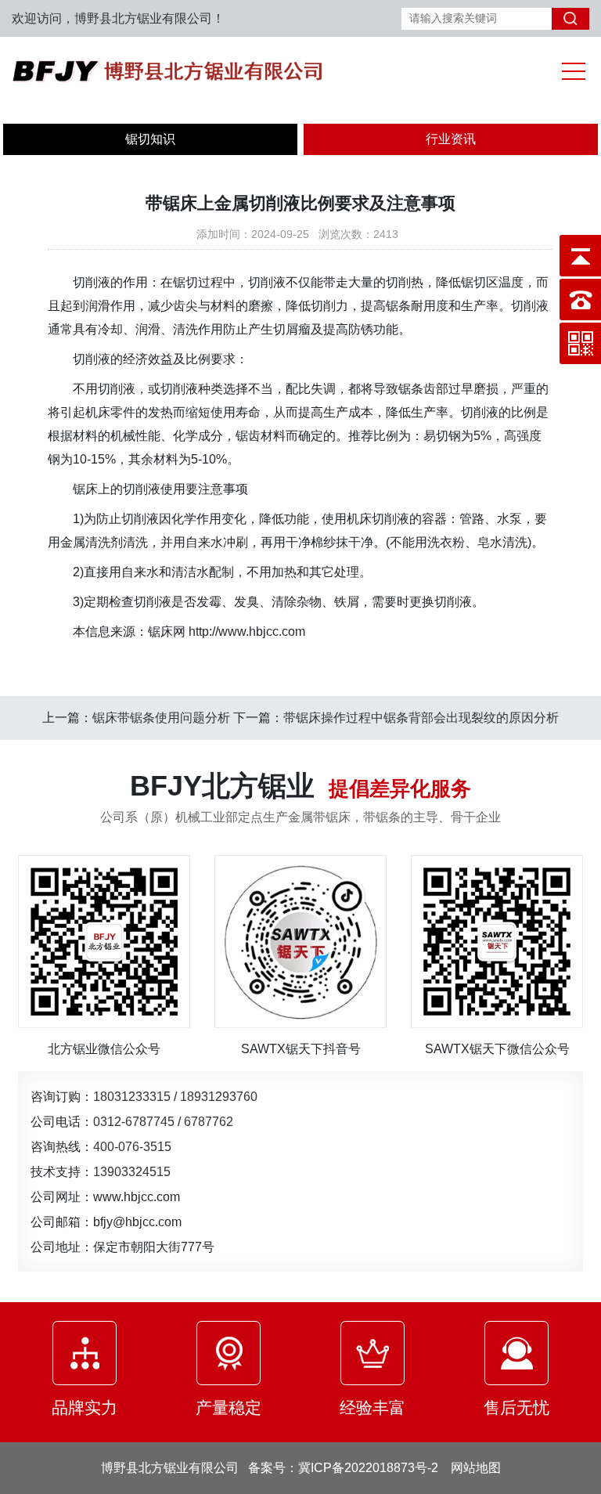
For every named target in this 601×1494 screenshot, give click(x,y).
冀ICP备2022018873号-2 (368, 1467)
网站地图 (476, 1467)
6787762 (208, 1121)
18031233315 (132, 1096)
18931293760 (218, 1096)
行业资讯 (451, 139)
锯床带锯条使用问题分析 (161, 717)
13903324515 (132, 1171)
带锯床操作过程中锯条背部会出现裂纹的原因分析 (421, 717)
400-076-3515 (132, 1146)
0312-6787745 (134, 1121)
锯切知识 (150, 139)
